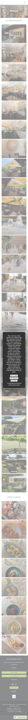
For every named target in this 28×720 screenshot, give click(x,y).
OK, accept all (14, 375)
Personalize (14, 380)
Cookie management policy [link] (14, 384)
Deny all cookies (14, 378)
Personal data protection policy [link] (14, 383)
